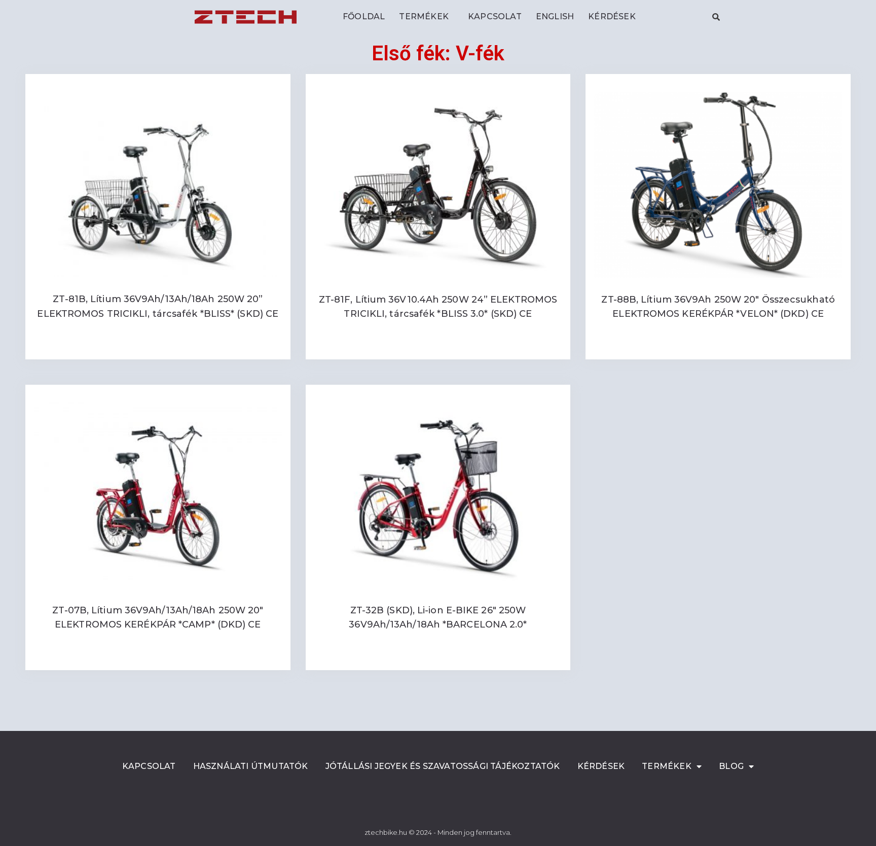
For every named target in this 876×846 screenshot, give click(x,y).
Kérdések (612, 16)
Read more (158, 347)
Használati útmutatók (250, 766)
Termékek (424, 16)
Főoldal (364, 16)
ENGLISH (555, 16)
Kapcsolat (495, 16)
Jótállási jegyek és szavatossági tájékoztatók (442, 766)
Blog (731, 766)
